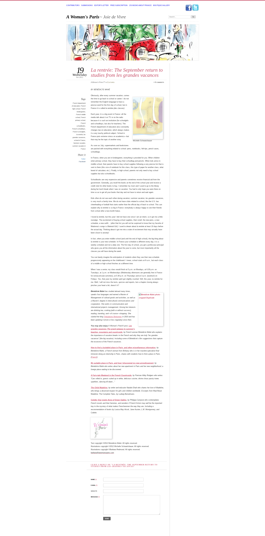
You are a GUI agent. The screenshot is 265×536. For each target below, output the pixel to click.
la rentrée (79, 134)
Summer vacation (79, 143)
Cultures (110, 82)
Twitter (83, 159)
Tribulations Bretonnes (113, 317)
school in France (79, 140)
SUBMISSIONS (87, 5)
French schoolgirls (79, 132)
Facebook (82, 161)
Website (94, 491)
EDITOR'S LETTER (101, 5)
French (94, 357)
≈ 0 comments (159, 82)
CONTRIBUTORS (73, 5)
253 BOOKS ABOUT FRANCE (140, 5)
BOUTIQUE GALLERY (161, 5)
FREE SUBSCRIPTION (119, 5)
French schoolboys (78, 129)
